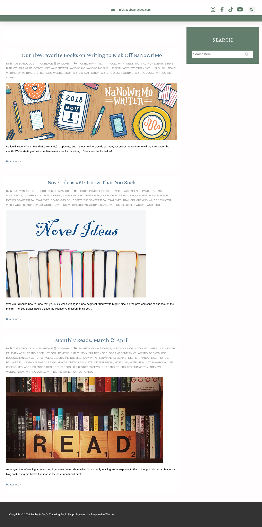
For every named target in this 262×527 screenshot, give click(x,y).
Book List (43, 353)
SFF (57, 367)
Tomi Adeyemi (152, 367)
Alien (134, 191)
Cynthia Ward (22, 68)
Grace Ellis (49, 357)
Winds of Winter (160, 200)
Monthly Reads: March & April (92, 340)
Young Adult (86, 371)
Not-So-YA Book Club (160, 362)
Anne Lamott (133, 63)
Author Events (153, 63)
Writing (97, 63)
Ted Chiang (134, 367)
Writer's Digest (111, 72)
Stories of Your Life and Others (103, 367)
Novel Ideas (100, 191)
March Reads (47, 362)
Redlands (24, 367)
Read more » (13, 161)
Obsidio (11, 367)
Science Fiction (43, 367)
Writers (49, 205)
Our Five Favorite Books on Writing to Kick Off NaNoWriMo (92, 55)
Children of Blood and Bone (108, 353)
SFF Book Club (70, 367)
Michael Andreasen (86, 195)
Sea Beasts (58, 200)
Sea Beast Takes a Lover (33, 200)
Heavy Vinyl (89, 357)
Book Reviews (101, 348)
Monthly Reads (122, 348)
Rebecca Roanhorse (133, 195)
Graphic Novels (69, 357)
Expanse (144, 191)
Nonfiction (137, 362)
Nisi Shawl (160, 68)
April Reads (27, 353)
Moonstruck (89, 362)
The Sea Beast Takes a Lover (103, 200)
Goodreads (14, 195)
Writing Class (98, 205)
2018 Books (163, 348)
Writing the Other (122, 205)
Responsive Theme (102, 514)
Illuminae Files (123, 357)
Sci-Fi (152, 195)
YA (74, 371)
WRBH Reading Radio (29, 205)
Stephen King (43, 72)
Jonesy (67, 195)
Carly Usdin (79, 353)
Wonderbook (62, 72)
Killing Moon (28, 362)
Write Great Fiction (86, 72)
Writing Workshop (148, 205)
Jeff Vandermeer (56, 68)
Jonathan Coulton (36, 195)
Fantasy (157, 191)
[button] (251, 10)
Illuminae (105, 357)
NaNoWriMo (77, 68)
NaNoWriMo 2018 (97, 68)
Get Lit (35, 357)
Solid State (74, 200)
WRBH (10, 205)
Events (38, 68)
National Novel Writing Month (130, 68)
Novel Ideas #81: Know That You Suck (91, 182)
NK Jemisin (121, 362)
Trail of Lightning (135, 200)
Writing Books (144, 72)
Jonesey (55, 195)
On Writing (25, 72)
